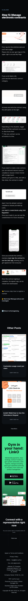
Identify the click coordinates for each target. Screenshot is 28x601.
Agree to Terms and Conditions (14, 553)
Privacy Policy (14, 556)
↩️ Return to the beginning (10, 311)
